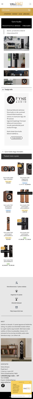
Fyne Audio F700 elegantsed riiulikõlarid (24, 179)
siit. (19, 335)
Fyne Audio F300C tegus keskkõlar (8, 178)
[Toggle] (3, 89)
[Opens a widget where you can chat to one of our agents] (21, 389)
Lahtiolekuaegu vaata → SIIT (10, 376)
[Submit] (29, 10)
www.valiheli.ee (5, 382)
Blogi (20, 14)
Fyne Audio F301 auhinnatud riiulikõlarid (8, 206)
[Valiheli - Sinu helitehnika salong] (16, 4)
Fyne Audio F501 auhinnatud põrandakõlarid (24, 234)
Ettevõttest (7, 14)
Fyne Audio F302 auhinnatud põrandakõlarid (24, 206)
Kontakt (15, 14)
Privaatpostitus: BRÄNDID (11, 26)
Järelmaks (26, 14)
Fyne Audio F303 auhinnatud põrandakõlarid (8, 234)
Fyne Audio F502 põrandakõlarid (8, 260)
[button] (2, 4)
